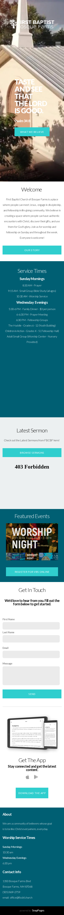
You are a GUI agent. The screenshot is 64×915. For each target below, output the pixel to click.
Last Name (8, 632)
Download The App (32, 793)
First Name (9, 619)
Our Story (32, 250)
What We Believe (32, 132)
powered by (32, 910)
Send (32, 694)
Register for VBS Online (32, 571)
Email (5, 647)
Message (7, 663)
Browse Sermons (32, 452)
